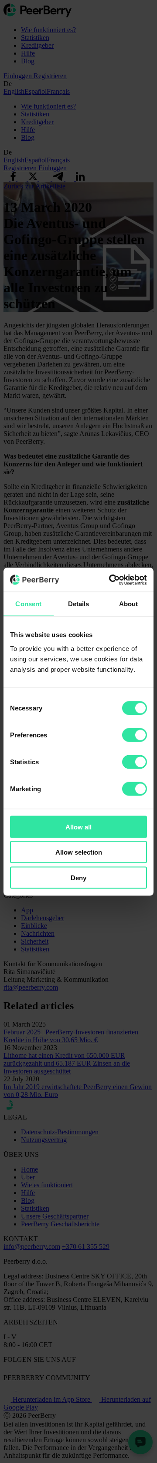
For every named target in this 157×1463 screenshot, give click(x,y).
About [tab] (128, 604)
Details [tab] (78, 604)
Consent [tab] (28, 604)
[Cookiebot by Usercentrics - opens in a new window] (111, 579)
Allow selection (78, 852)
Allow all (78, 826)
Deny (78, 877)
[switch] (134, 735)
